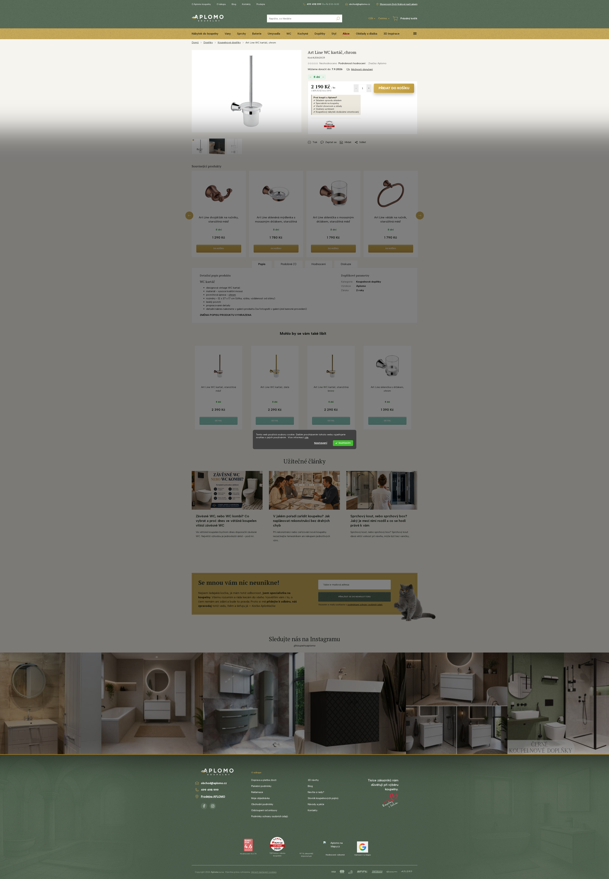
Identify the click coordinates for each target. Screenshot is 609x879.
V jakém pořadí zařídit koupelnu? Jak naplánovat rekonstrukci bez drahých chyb (301, 520)
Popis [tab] (261, 264)
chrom (232, 294)
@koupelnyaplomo (304, 645)
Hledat (338, 18)
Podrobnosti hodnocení (351, 63)
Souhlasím (344, 443)
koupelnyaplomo (213, 805)
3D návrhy (313, 780)
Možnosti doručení (362, 69)
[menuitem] (205, 33)
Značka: (377, 63)
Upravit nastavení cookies (264, 872)
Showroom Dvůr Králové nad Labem (398, 4)
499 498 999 (210, 789)
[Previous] (189, 215)
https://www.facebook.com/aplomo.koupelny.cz (204, 805)
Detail (218, 421)
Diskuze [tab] (346, 264)
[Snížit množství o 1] (356, 88)
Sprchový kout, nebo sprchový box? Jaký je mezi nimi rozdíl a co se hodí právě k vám (378, 520)
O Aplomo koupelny (201, 4)
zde (307, 437)
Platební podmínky (261, 786)
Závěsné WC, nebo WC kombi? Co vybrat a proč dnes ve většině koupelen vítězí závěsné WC (226, 520)
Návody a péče (316, 804)
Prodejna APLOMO (213, 796)
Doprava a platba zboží (263, 780)
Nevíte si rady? (316, 792)
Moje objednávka (260, 798)
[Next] (420, 215)
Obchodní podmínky (262, 804)
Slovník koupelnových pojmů (323, 798)
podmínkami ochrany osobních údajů (365, 604)
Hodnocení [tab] (318, 264)
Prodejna (260, 4)
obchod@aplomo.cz (214, 783)
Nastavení (320, 443)
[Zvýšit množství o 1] (369, 88)
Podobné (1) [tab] (288, 264)
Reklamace (257, 792)
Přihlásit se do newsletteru (354, 597)
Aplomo (361, 285)
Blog (234, 4)
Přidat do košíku (394, 88)
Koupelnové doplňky (368, 281)
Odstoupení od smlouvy (264, 810)
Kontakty (246, 4)
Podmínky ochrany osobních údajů (269, 816)
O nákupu (221, 4)
